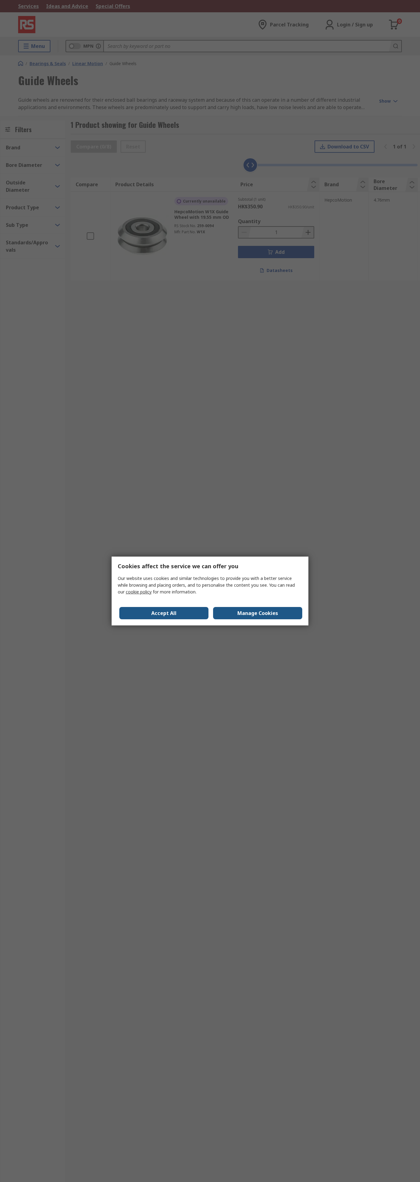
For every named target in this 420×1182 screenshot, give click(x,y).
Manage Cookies (257, 613)
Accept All (163, 613)
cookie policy (139, 592)
